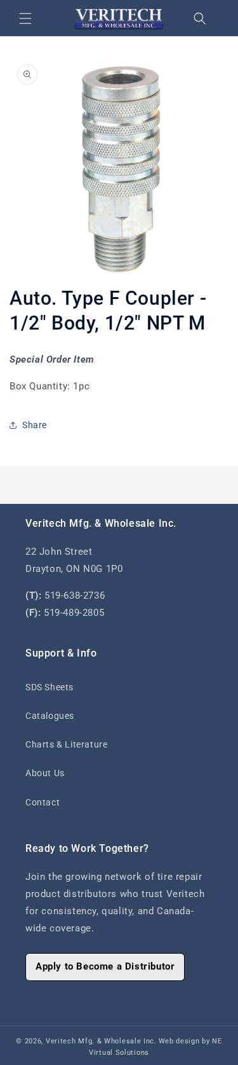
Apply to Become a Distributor (105, 966)
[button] (25, 18)
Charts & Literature (66, 744)
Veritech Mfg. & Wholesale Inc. (101, 1041)
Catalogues (49, 716)
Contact (42, 802)
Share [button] (34, 425)
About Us (45, 773)
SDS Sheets (49, 687)
